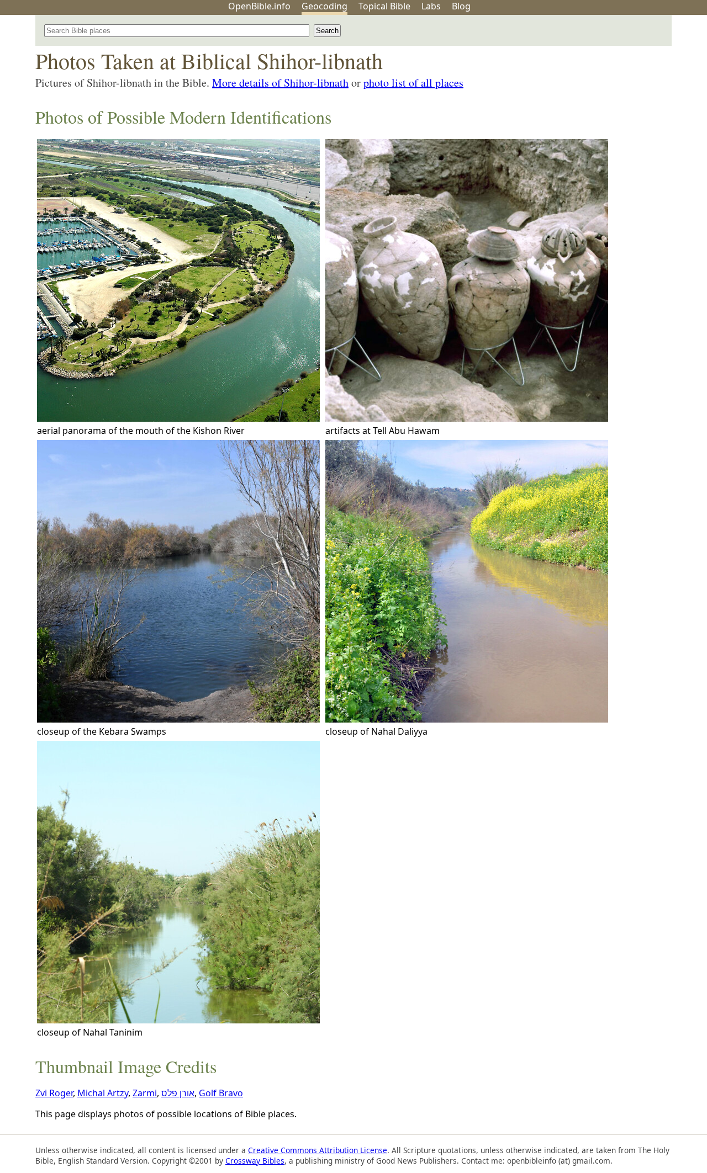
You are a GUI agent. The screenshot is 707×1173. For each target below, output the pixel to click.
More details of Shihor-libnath (280, 82)
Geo (324, 6)
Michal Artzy (102, 1093)
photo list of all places (413, 82)
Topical (384, 6)
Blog (461, 6)
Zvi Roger (54, 1093)
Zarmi (145, 1093)
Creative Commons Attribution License (317, 1150)
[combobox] (176, 30)
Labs (431, 6)
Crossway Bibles (254, 1160)
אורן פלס (177, 1093)
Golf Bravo (221, 1093)
